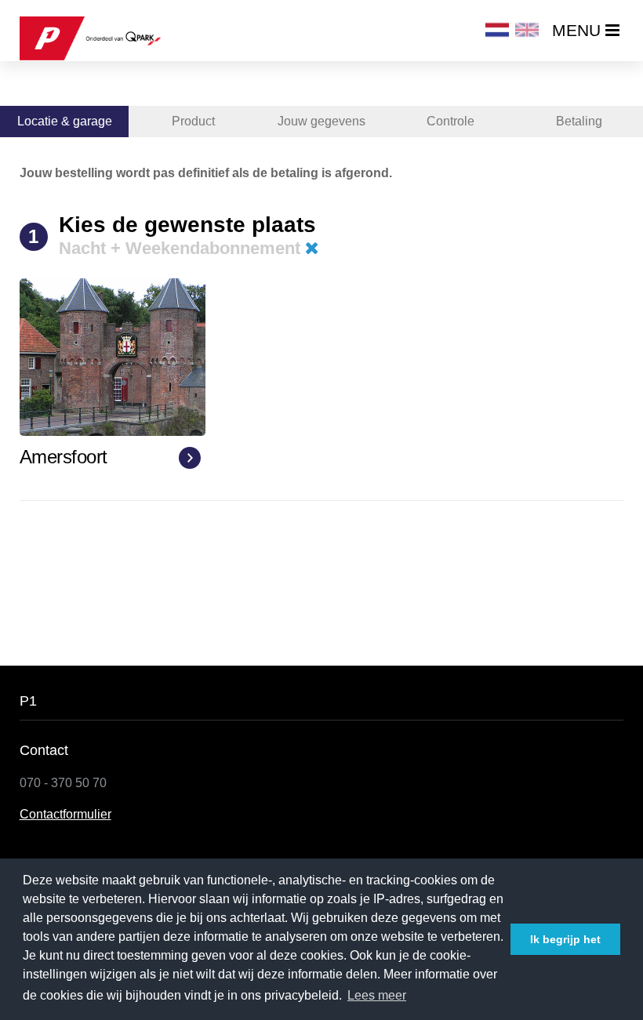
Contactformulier (65, 814)
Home (41, 85)
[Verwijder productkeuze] (312, 248)
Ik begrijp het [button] (565, 939)
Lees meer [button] (376, 995)
